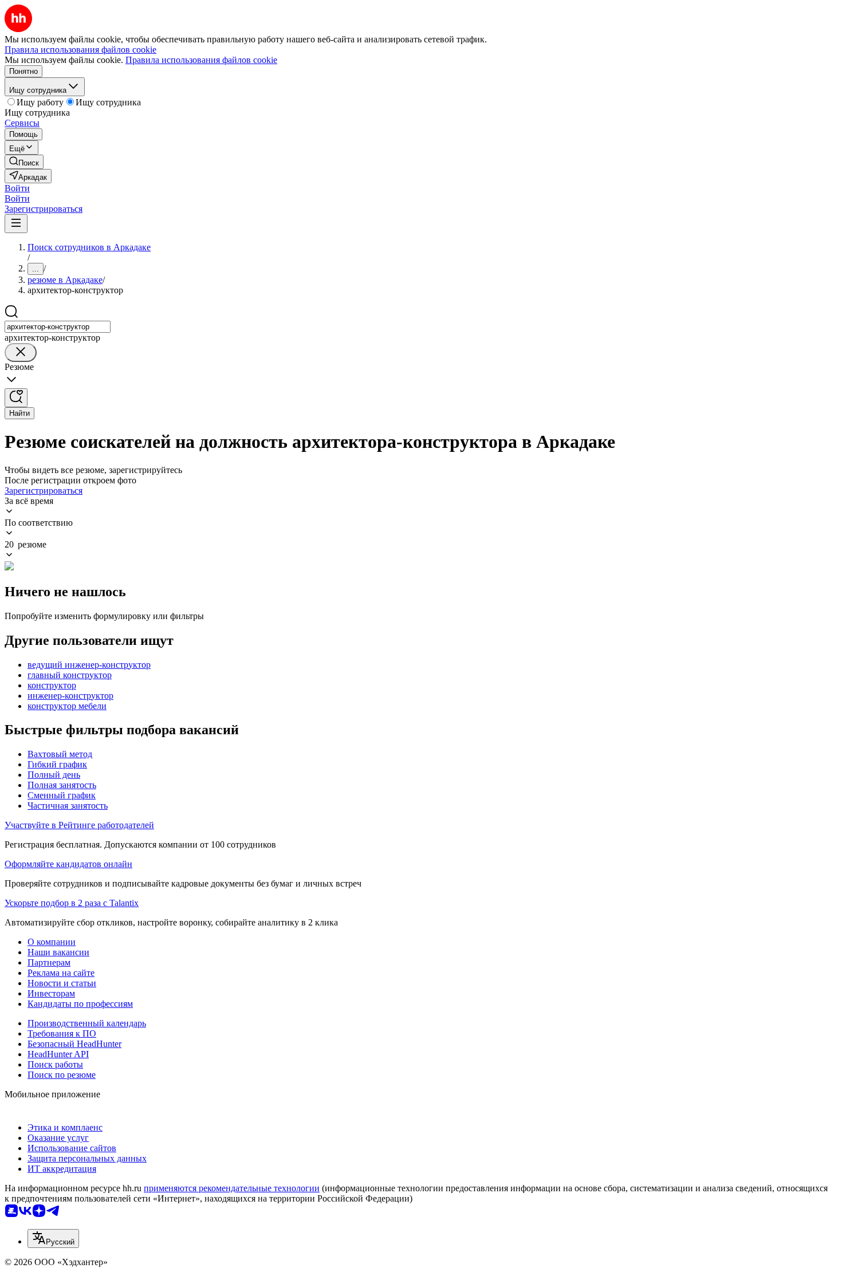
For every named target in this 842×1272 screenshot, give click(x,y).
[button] (17, 188)
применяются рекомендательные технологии (232, 1188)
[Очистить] (21, 352)
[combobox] (58, 327)
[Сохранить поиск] (16, 397)
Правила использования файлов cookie (201, 60)
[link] (24, 162)
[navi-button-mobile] (16, 223)
